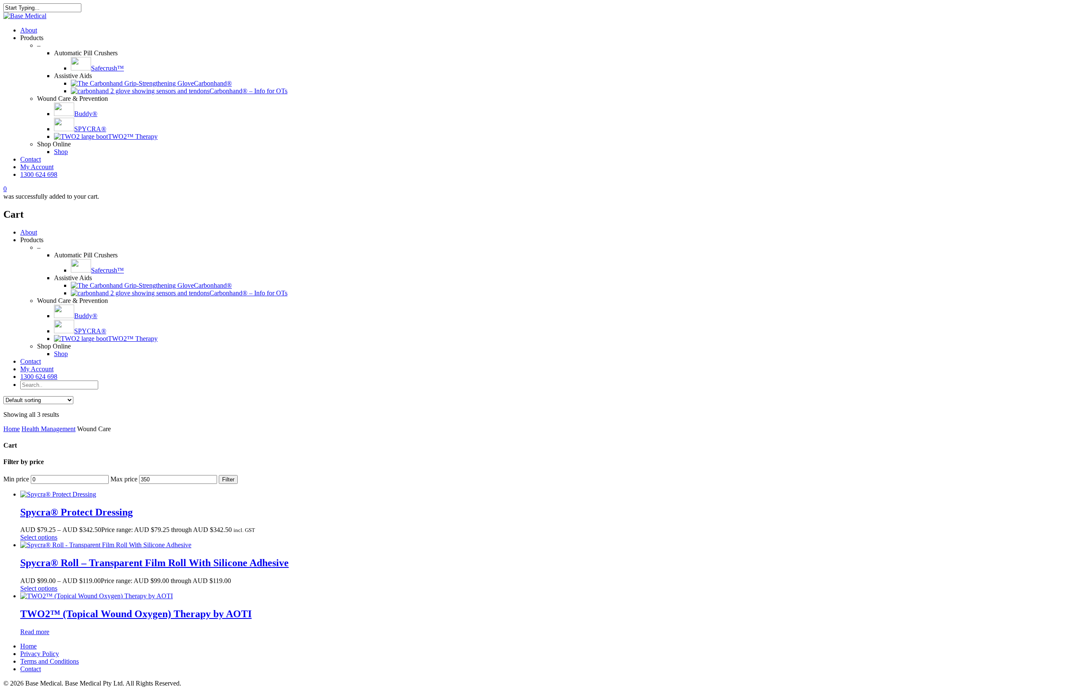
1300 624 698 (38, 174)
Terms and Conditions (49, 661)
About (28, 30)
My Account (37, 166)
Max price (123, 479)
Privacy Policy (39, 653)
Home (11, 428)
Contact (30, 159)
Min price (16, 479)
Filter (228, 479)
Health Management (48, 428)
